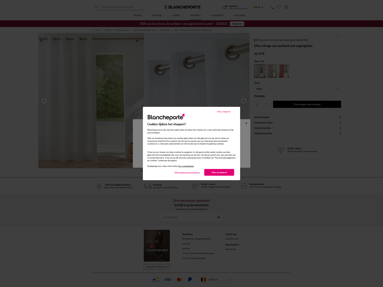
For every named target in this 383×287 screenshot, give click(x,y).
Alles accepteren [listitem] (219, 172)
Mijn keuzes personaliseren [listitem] (187, 172)
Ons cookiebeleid (186, 166)
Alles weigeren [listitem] (224, 111)
